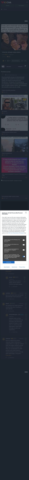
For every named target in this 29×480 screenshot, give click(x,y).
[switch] (24, 240)
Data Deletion (7, 267)
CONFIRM (8, 262)
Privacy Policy (22, 267)
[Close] (26, 213)
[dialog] (14, 240)
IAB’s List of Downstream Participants (16, 233)
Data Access (14, 267)
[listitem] (14, 237)
